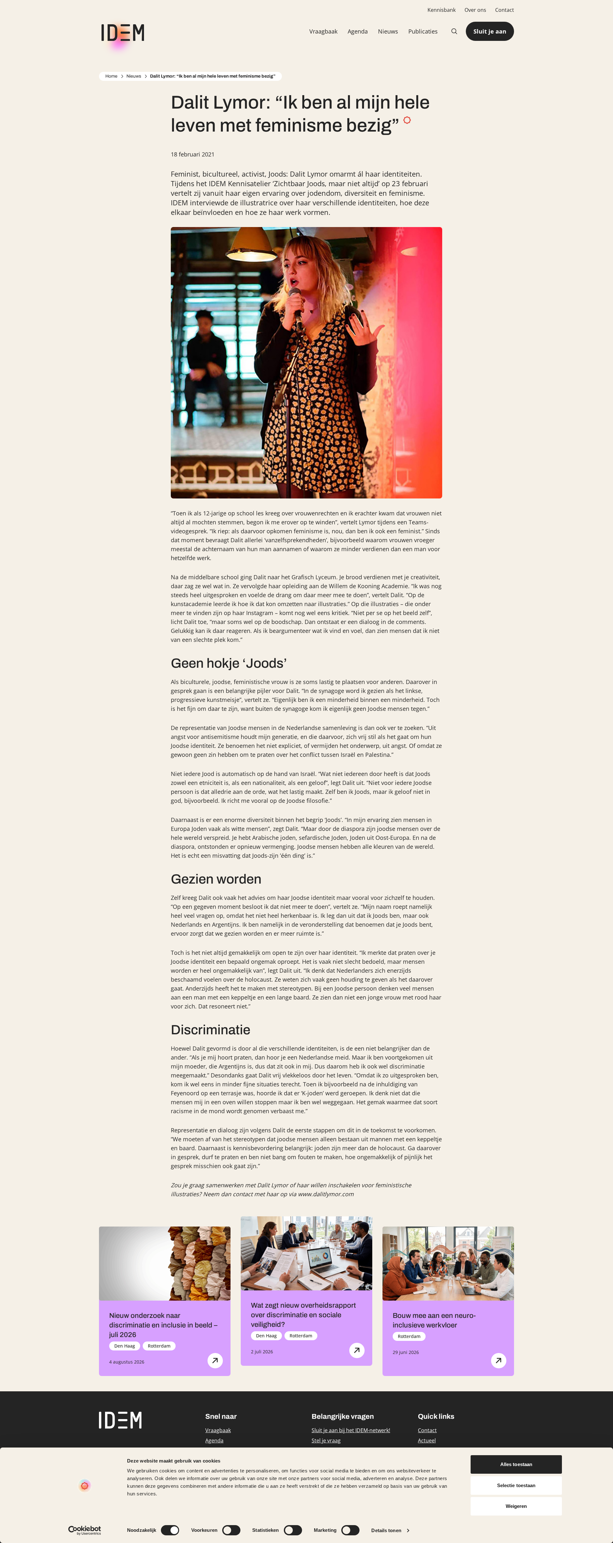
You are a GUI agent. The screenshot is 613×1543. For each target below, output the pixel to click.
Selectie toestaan (516, 1485)
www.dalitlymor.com (326, 1194)
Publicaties (423, 31)
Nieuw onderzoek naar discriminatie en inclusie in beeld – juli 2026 (163, 1325)
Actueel (427, 1440)
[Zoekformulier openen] (454, 31)
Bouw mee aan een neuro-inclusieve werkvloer (434, 1320)
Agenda (358, 31)
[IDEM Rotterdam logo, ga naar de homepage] (121, 31)
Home (111, 76)
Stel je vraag (326, 1440)
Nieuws (388, 31)
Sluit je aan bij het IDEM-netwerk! (351, 1430)
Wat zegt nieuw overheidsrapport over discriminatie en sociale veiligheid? (303, 1315)
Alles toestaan (516, 1464)
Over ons (475, 9)
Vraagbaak (323, 31)
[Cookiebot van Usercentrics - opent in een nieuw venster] (85, 1530)
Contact (504, 9)
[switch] (231, 1530)
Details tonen (386, 1530)
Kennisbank (442, 9)
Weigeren (516, 1506)
